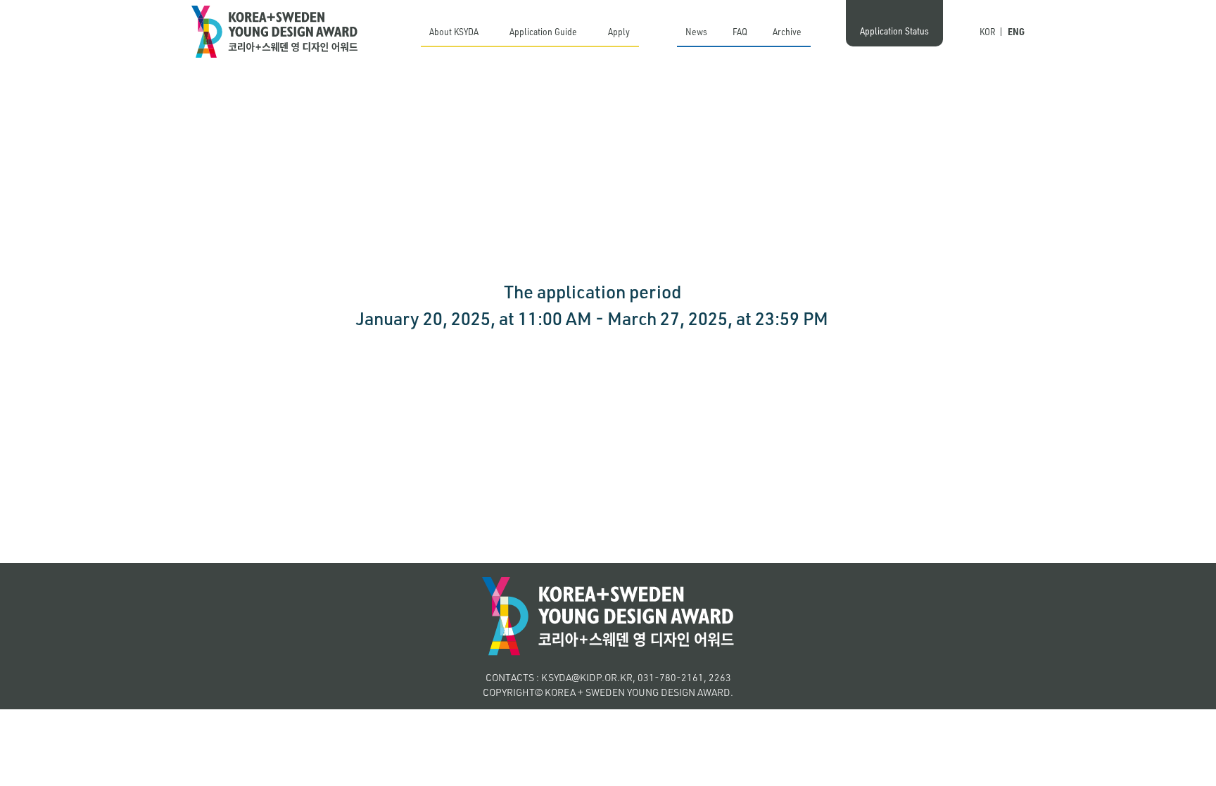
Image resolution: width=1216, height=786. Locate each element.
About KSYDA (454, 31)
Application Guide (543, 31)
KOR (988, 31)
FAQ (740, 31)
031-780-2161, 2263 (684, 677)
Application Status (894, 31)
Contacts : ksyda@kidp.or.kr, (560, 677)
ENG (1016, 31)
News (696, 31)
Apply (619, 31)
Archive (787, 31)
